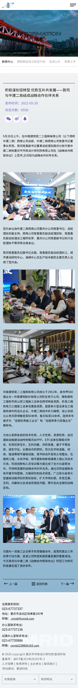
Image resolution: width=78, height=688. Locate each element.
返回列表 (42, 584)
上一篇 (13, 584)
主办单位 (35, 663)
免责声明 (21, 663)
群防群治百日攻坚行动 (31, 61)
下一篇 (65, 584)
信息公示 (54, 61)
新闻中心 (7, 61)
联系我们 (49, 663)
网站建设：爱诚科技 (15, 668)
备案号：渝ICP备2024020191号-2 (23, 659)
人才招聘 (7, 663)
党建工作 (70, 61)
